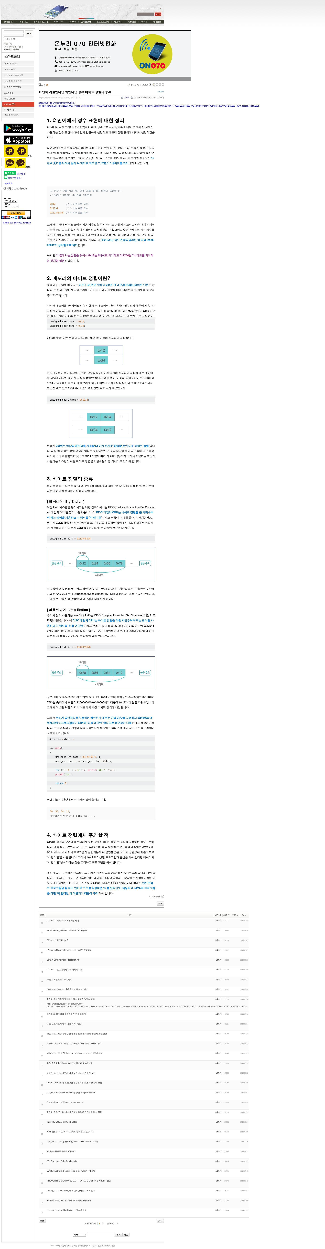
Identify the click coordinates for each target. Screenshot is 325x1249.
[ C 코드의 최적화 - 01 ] (57, 940)
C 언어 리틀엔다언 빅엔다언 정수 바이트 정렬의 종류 (75, 92)
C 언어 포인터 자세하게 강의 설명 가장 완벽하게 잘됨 (71, 1073)
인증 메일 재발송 (11, 49)
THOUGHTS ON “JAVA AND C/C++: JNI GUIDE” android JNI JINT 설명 (79, 1181)
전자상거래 (9, 22)
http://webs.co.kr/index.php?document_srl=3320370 (59, 98)
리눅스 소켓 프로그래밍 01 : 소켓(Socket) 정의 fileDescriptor (74, 1043)
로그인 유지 (11, 39)
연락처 (144, 22)
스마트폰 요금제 (41, 22)
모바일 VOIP (10, 69)
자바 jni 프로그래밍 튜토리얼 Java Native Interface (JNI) (72, 1141)
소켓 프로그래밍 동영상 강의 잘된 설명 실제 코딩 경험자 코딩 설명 (77, 1033)
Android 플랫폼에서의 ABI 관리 (61, 1151)
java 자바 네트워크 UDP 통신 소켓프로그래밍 (67, 989)
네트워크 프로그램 (12, 87)
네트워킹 (118, 22)
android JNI (9, 104)
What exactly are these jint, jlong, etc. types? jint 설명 (71, 1171)
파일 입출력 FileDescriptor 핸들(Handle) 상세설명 (69, 1063)
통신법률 (132, 22)
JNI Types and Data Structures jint (62, 1161)
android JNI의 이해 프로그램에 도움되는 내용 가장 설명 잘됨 (74, 1083)
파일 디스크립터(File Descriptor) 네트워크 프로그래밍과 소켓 (74, 1053)
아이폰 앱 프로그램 (13, 81)
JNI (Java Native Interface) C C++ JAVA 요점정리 (69, 950)
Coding (72, 21)
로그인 (145, 85)
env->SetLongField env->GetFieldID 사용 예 (67, 930)
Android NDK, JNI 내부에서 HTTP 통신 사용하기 (69, 1200)
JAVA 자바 (9, 93)
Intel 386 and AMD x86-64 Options (63, 1122)
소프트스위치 (103, 22)
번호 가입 (23, 22)
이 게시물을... (155, 896)
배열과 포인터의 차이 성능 (59, 979)
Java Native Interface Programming (63, 960)
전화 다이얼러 (10, 63)
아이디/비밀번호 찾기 (13, 46)
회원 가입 (8, 43)
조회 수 (226, 915)
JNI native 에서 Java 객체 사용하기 (63, 920)
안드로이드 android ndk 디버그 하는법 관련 (66, 1210)
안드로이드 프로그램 (13, 75)
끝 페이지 (111, 1223)
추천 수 (235, 915)
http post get (10, 109)
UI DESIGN (9, 99)
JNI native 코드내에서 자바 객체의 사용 (65, 970)
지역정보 (157, 22)
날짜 (244, 915)
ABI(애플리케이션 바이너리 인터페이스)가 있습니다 (70, 1132)
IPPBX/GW (58, 21)
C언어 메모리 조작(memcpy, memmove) (65, 1102)
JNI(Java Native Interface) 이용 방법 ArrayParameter (71, 1092)
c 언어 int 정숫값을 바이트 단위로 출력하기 (66, 1014)
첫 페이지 (91, 1223)
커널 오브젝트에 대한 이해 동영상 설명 (64, 1024)
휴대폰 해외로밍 (11, 115)
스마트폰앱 (86, 22)
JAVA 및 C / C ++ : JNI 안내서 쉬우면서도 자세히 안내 (71, 1190)
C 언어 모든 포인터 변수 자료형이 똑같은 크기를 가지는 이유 (74, 1112)
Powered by (82, 1246)
